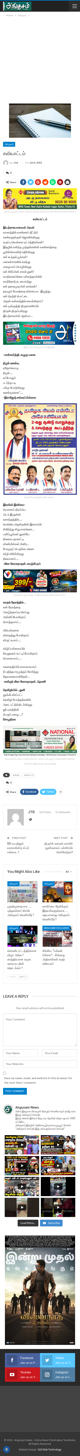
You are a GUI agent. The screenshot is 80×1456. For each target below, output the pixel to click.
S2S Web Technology (49, 1449)
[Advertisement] (40, 59)
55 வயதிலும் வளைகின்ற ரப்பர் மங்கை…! (18, 848)
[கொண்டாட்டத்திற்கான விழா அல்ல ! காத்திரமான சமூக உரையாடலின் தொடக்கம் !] (22, 936)
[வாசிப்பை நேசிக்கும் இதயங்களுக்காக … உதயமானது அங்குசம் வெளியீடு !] (57, 891)
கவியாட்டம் (29, 775)
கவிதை (16, 775)
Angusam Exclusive (56, 928)
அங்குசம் (9, 144)
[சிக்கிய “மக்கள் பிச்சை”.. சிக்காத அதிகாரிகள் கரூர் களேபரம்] (57, 936)
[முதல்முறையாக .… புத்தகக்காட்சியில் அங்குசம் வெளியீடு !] (22, 891)
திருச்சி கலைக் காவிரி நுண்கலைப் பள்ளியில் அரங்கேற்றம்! (58, 848)
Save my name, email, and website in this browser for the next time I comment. (38, 1080)
